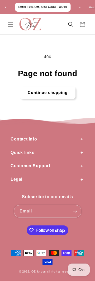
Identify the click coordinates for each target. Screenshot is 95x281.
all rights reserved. (61, 271)
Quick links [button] (23, 152)
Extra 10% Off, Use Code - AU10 (41, 6)
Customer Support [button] (30, 166)
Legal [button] (16, 179)
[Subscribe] (75, 211)
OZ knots (38, 271)
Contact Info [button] (24, 139)
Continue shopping (48, 92)
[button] (10, 24)
